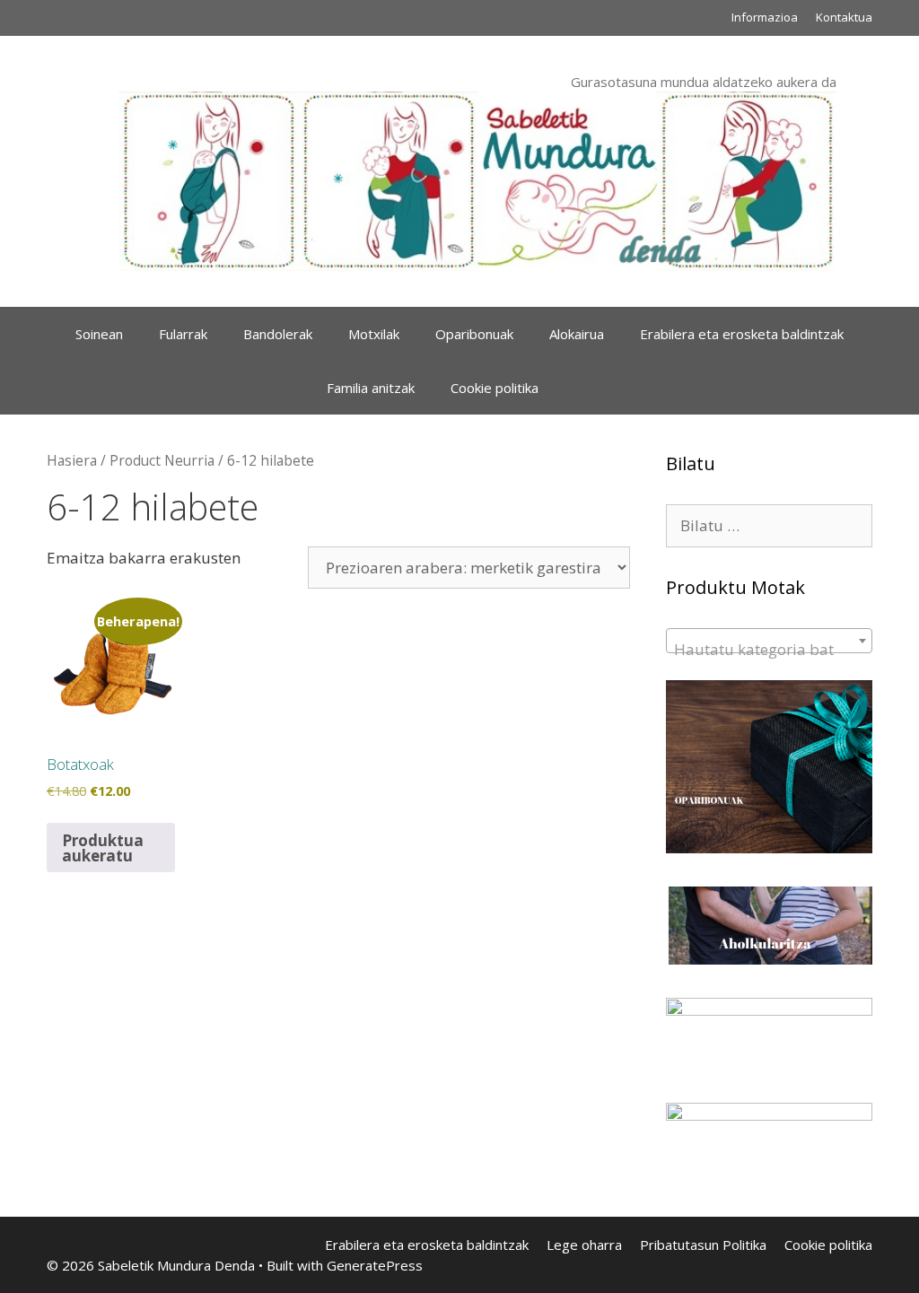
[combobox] (769, 640)
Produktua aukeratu (103, 848)
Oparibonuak (474, 334)
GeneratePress (375, 1265)
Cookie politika (494, 388)
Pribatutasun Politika (703, 1245)
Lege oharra (584, 1245)
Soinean (99, 334)
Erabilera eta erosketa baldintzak (742, 334)
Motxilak (373, 334)
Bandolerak (277, 334)
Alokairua (576, 334)
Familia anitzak (371, 388)
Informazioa (764, 17)
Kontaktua (844, 17)
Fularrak (183, 334)
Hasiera (72, 460)
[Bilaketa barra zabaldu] (582, 388)
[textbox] (769, 649)
